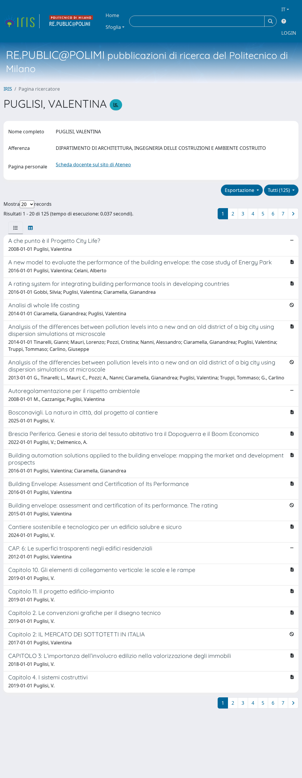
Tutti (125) (279, 190)
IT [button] (283, 9)
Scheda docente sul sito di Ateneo (93, 164)
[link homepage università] (71, 21)
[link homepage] (22, 21)
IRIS (8, 89)
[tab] (15, 228)
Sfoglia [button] (113, 27)
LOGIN (288, 33)
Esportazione (240, 190)
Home (112, 15)
